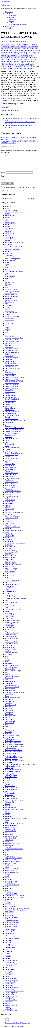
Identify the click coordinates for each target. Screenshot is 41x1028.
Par (6, 672)
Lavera (7, 590)
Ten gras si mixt (10, 937)
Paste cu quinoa (10, 681)
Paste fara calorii (10, 688)
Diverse (7, 449)
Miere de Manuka (10, 647)
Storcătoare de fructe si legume (14, 895)
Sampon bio (8, 816)
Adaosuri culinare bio (11, 210)
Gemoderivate (9, 514)
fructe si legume (10, 485)
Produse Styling (10, 773)
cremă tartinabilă (10, 392)
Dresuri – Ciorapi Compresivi (14, 453)
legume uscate (9, 593)
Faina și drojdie (9, 465)
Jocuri (7, 577)
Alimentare (12, 19)
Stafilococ (8, 888)
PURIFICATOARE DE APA (14, 800)
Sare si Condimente (11, 836)
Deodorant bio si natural (12, 415)
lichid (6, 600)
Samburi (7, 813)
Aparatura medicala (11, 248)
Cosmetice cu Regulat (12, 379)
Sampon (7, 814)
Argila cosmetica (10, 255)
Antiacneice (8, 235)
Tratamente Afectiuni (11, 960)
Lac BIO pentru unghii (12, 581)
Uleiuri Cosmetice (10, 982)
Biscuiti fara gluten (11, 289)
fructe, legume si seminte (12, 492)
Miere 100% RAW (11, 642)
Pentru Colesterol (10, 705)
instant (7, 573)
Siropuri (7, 854)
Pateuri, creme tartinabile (12, 697)
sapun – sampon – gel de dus (14, 823)
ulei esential (8, 971)
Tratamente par (9, 962)
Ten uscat (8, 942)
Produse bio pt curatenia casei (14, 744)
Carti (6, 322)
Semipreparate (9, 845)
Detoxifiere (8, 437)
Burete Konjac (9, 302)
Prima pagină (9, 12)
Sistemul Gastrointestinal (12, 861)
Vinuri (7, 1003)
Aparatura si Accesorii (12, 250)
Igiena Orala (9, 545)
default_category (10, 410)
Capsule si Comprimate (12, 316)
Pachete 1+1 (9, 28)
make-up (7, 611)
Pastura (7, 696)
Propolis (7, 782)
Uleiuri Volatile (9, 994)
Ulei (6, 967)
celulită (7, 332)
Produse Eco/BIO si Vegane (17, 24)
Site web (3, 180)
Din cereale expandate (12, 447)
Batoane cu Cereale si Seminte (14, 271)
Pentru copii (8, 706)
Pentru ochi (8, 717)
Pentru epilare (9, 712)
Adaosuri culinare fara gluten (14, 212)
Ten (6, 935)
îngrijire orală (9, 559)
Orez (6, 658)
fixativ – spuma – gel (11, 482)
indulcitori (8, 548)
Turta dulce (8, 966)
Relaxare (7, 804)
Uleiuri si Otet (9, 989)
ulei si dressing (9, 973)
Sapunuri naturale (10, 831)
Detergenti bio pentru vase (13, 431)
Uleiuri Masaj (9, 985)
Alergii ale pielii (10, 215)
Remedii (11, 17)
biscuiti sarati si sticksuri (12, 291)
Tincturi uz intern (10, 948)
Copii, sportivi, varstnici (12, 368)
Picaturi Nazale (9, 723)
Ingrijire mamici (10, 557)
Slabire (7, 867)
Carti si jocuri (9, 323)
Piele (6, 724)
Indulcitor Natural (10, 546)
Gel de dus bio (9, 509)
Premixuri (8, 733)
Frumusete (8, 494)
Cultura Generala (10, 401)
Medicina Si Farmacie (12, 633)
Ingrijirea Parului (10, 566)
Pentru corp (8, 708)
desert (6, 424)
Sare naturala (9, 834)
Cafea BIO (8, 309)
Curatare (7, 404)
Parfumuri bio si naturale (12, 676)
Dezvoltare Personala (11, 438)
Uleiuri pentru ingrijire (12, 987)
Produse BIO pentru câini (13, 741)
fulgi (6, 498)
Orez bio (7, 660)
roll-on (7, 811)
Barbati (7, 268)
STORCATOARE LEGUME (14, 897)
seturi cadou (8, 847)
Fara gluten (8, 471)
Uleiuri (7, 976)
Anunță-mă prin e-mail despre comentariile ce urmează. (20, 187)
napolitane (8, 651)
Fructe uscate (9, 489)
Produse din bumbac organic (14, 751)
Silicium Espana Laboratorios (14, 849)
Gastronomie (9, 505)
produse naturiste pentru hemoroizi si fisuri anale (20, 764)
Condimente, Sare (10, 363)
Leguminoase (9, 595)
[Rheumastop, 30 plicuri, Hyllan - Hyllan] (7, 1021)
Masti (6, 631)
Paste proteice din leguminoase (14, 692)
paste (6, 680)
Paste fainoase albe (11, 685)
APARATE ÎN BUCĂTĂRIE (14, 246)
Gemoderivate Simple (11, 518)
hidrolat (7, 532)
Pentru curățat (9, 710)
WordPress (13, 1026)
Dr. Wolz (7, 451)
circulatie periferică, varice (13, 352)
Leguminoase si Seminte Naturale (15, 599)
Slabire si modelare (11, 26)
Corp (6, 370)
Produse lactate (9, 762)
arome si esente (9, 257)
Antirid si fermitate (11, 239)
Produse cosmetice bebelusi (13, 750)
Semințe (7, 841)
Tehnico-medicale (10, 933)
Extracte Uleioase (10, 460)
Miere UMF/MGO (11, 649)
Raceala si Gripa (10, 802)
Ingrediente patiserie (11, 552)
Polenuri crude (9, 730)
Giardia (7, 519)
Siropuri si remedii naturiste (13, 858)
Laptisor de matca (10, 586)
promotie (7, 778)
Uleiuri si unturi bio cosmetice (14, 991)
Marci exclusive (10, 627)
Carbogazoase (9, 318)
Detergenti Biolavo (11, 433)
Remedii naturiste (10, 807)
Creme (7, 393)
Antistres (7, 241)
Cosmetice (8, 372)
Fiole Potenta (9, 480)
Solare (7, 876)
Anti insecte (8, 230)
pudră (6, 791)
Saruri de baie (9, 840)
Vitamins (7, 1007)
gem (6, 510)
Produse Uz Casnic (11, 775)
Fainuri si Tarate (10, 469)
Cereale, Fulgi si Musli (12, 341)
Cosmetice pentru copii (12, 383)
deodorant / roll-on (10, 413)
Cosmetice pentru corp (12, 384)
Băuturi (7, 273)
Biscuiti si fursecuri (11, 295)
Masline (7, 629)
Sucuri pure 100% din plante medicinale (17, 908)
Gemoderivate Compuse (12, 516)
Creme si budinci (10, 395)
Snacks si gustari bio (11, 872)
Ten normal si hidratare (12, 939)
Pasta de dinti (9, 678)
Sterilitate (8, 890)
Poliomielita (8, 732)
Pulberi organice (10, 796)
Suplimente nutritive (11, 924)
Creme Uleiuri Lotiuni (12, 399)
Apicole (7, 251)
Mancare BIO (9, 618)
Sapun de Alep (9, 827)
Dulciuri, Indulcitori (11, 458)
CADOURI (8, 307)
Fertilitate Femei (10, 476)
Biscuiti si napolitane (11, 296)
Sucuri (7, 901)
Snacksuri (8, 874)
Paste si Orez (9, 694)
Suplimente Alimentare (12, 921)
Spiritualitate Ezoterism (12, 885)
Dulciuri (7, 456)
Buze (6, 304)
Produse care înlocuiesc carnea (14, 746)
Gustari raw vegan (10, 525)
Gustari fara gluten (10, 523)
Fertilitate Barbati (10, 474)
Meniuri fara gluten (11, 636)
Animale (7, 226)
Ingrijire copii (9, 554)
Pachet (7, 662)
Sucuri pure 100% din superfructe (15, 910)
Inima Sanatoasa (10, 572)
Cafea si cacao (9, 311)
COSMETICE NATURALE (14, 381)
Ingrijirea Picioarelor (11, 568)
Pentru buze (8, 703)
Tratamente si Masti (11, 964)
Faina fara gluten (10, 464)
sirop (6, 852)
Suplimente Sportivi (11, 926)
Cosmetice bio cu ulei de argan (14, 377)
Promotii (7, 780)
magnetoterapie (9, 606)
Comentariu (4, 156)
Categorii (8, 13)
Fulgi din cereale (10, 501)
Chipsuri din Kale (10, 343)
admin (13, 41)
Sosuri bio (8, 879)
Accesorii (8, 206)
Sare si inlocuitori (10, 838)
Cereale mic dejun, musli (12, 340)
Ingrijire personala (10, 561)
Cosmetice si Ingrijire (11, 388)
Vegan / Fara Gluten (11, 1000)
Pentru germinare (10, 715)
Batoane (7, 269)
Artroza (7, 262)
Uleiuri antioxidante (11, 978)
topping (7, 955)
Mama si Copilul (21, 41)
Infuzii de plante (10, 550)
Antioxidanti (9, 237)
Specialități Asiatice (11, 881)
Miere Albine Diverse (11, 644)
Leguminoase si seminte (12, 597)
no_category (9, 654)
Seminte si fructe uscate (12, 843)
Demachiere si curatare (12, 411)
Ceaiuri (11, 22)
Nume (3, 172)
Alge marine (9, 217)
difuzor (7, 446)
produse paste (9, 768)
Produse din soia (10, 755)
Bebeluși (7, 278)
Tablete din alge (10, 930)
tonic (6, 949)
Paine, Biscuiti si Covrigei (13, 671)
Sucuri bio (8, 903)
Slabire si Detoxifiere (11, 868)
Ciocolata (8, 345)
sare (6, 832)
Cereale (7, 334)
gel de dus (8, 507)
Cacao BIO (8, 305)
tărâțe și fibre (9, 931)
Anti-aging (8, 232)
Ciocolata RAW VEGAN (13, 348)
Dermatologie (9, 422)
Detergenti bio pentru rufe (13, 429)
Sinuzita (7, 850)
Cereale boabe (9, 336)
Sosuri (7, 877)
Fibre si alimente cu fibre (12, 478)
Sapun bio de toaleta (11, 825)
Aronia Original (10, 260)
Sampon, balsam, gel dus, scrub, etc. (16, 818)
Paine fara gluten (10, 669)
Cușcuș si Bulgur (10, 408)
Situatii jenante (9, 865)
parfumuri (8, 674)
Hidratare (8, 528)
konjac (7, 579)
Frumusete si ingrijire (11, 496)
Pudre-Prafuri (9, 795)
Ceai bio (7, 329)
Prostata (7, 784)
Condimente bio (10, 361)
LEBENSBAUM (10, 591)
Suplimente (12, 15)
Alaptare (7, 214)
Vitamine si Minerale (11, 1005)
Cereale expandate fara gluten (14, 338)
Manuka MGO (9, 624)
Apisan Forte (9, 253)
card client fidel (9, 320)
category (7, 327)
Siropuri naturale (10, 856)
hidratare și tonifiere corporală (14, 530)
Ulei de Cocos (9, 969)
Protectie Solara (10, 786)
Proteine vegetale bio (11, 789)
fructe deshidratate (10, 483)
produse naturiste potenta (12, 766)
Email (3, 176)
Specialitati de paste (11, 883)
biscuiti (7, 287)
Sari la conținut (5, 1)
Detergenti (8, 426)
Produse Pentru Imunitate (13, 769)
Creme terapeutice (10, 397)
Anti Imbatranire (10, 228)
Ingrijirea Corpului (10, 563)
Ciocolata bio (9, 347)
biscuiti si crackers (10, 293)
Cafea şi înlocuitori (11, 313)
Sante (6, 822)
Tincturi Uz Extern (11, 946)
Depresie (7, 417)
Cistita (7, 354)
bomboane (8, 298)
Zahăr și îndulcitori (11, 1011)
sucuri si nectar (9, 912)
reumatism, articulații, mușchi (14, 809)
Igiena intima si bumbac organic (15, 543)
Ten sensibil (8, 940)
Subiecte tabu (9, 899)
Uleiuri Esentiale (10, 984)
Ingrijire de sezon (10, 555)
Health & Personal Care (12, 527)
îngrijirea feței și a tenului (13, 564)
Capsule (7, 314)
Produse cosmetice (10, 748)
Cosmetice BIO (10, 375)
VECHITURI (9, 998)
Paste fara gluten (10, 690)
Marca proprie (9, 626)
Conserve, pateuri (10, 366)
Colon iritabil (9, 356)
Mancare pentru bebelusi (12, 620)
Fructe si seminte (10, 487)
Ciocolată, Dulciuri (11, 350)
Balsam (7, 264)
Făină (6, 462)
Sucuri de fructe (10, 904)
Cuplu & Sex (9, 402)
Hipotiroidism (9, 534)
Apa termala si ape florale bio (14, 242)
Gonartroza (8, 521)
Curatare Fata (9, 406)
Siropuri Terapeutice (11, 859)
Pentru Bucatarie (10, 701)
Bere (6, 280)
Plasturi (7, 726)
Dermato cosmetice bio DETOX (15, 420)
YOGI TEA (8, 1009)
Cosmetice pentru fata (11, 386)
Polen (6, 728)
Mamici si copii (9, 617)
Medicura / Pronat (10, 635)
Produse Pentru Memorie (12, 771)
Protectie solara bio (11, 787)
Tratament (8, 957)
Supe (6, 913)
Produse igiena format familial (14, 760)
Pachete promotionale (11, 665)
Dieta (6, 442)
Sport (6, 886)
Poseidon (21, 1026)
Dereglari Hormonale (11, 419)
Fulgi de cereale (10, 500)
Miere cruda (8, 645)
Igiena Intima (9, 541)
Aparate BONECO (11, 244)
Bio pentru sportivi (11, 282)
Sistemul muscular (10, 863)
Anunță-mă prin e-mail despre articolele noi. (17, 191)
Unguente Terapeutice (12, 996)
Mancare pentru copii (11, 622)
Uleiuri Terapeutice (11, 993)
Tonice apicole (9, 951)
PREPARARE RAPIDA (13, 735)
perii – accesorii (10, 721)
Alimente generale (10, 223)
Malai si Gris (9, 613)
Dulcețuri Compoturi (11, 455)
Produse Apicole (10, 739)
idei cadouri (8, 539)
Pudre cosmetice (10, 793)
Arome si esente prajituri (12, 259)
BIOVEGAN (9, 286)
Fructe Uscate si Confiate (13, 491)
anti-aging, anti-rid (10, 233)
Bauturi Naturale (10, 275)
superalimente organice (12, 917)
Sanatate (11, 21)
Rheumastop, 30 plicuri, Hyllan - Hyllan (17, 1023)
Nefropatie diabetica (11, 653)
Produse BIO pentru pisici (13, 742)
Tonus (7, 953)
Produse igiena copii (11, 759)
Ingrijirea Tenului (10, 570)
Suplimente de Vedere (12, 922)
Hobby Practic (9, 536)
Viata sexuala (9, 1002)
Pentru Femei (9, 714)
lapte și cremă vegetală (12, 584)
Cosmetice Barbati (10, 374)
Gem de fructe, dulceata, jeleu (14, 512)
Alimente (8, 221)
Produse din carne (10, 753)
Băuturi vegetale (10, 277)
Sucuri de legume (10, 906)
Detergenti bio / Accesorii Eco (14, 428)
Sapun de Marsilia (10, 829)
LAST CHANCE (10, 588)
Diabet (7, 440)
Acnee (7, 208)
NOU (6, 656)
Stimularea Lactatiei (11, 894)
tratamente (8, 958)
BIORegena (8, 284)
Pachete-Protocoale (11, 667)
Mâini (6, 608)
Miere (6, 640)
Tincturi (7, 944)
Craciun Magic (9, 390)
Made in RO (9, 604)
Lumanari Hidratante (11, 602)
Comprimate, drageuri (12, 357)
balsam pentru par (10, 266)
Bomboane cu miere (11, 300)
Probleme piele (9, 737)
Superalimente (9, 915)
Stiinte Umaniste (10, 892)
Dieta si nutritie (9, 444)
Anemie (7, 224)
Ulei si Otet (8, 975)
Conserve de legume (11, 365)
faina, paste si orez (10, 467)
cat (6, 325)
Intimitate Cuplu (10, 575)
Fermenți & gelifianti (11, 473)
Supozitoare (8, 928)
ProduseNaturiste (6, 5)
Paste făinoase (9, 683)
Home (7, 537)
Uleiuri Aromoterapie (11, 980)
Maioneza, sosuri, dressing (13, 609)
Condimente (8, 359)
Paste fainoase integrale (12, 687)
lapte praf (8, 582)
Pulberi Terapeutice (11, 798)
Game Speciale (9, 503)
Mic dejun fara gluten (11, 638)
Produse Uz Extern (11, 777)
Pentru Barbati (9, 699)
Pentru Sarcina (9, 719)
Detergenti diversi (10, 435)
